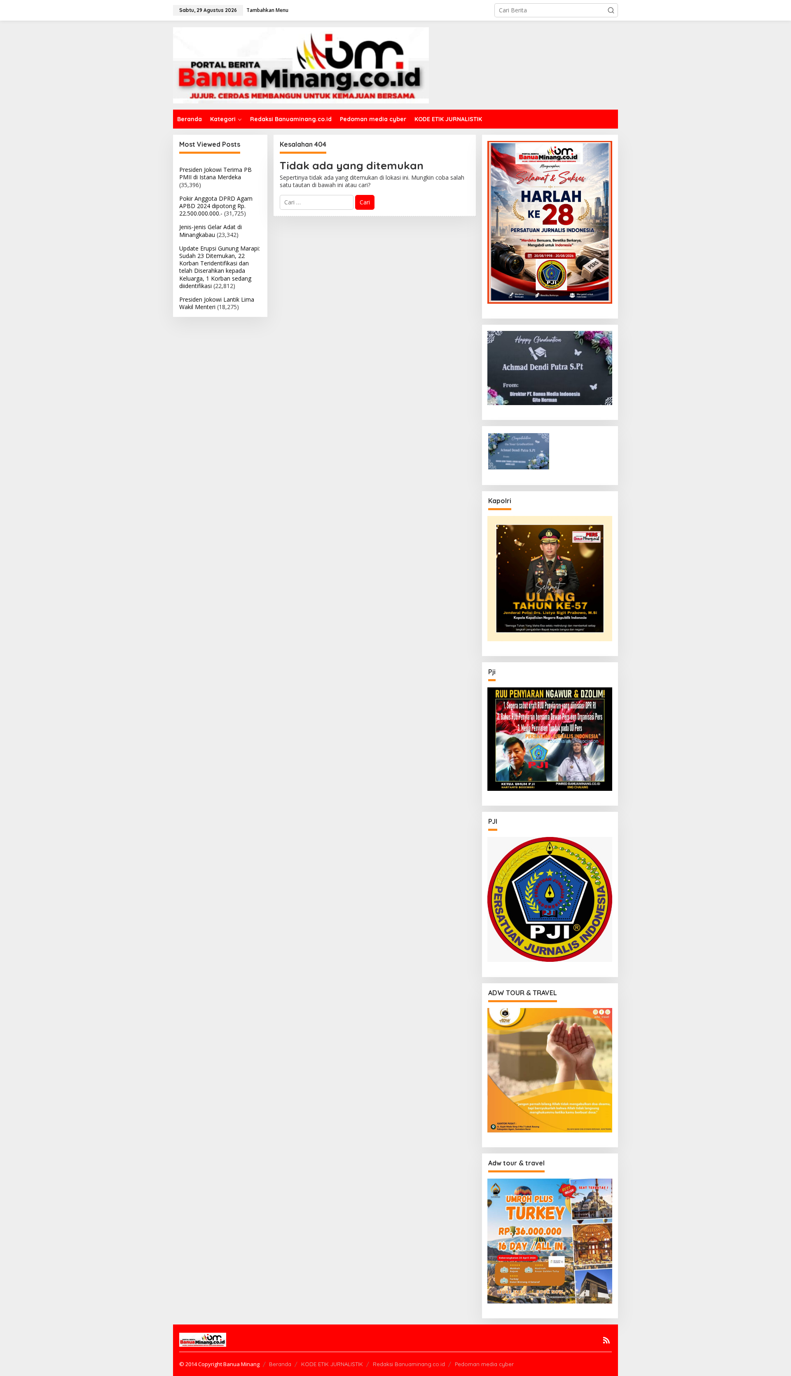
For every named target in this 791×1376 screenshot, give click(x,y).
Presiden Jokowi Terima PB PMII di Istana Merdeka (215, 173)
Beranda (280, 1364)
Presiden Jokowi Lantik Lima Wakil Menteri (216, 303)
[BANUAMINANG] (301, 64)
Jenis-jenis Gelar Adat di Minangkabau (210, 230)
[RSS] (606, 1340)
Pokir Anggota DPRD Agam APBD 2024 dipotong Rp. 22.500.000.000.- (216, 206)
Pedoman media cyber (484, 1364)
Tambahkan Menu (267, 10)
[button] (611, 10)
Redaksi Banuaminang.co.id (409, 1364)
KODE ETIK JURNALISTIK (332, 1364)
